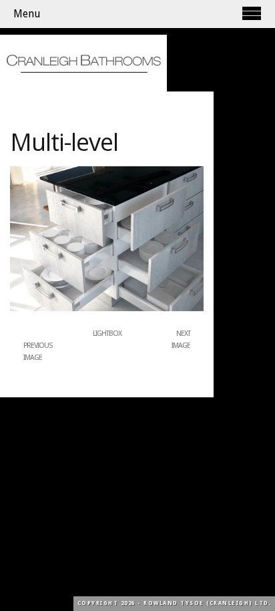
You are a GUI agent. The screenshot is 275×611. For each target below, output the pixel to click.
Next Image (181, 339)
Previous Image (37, 351)
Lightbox (107, 333)
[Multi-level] (107, 308)
